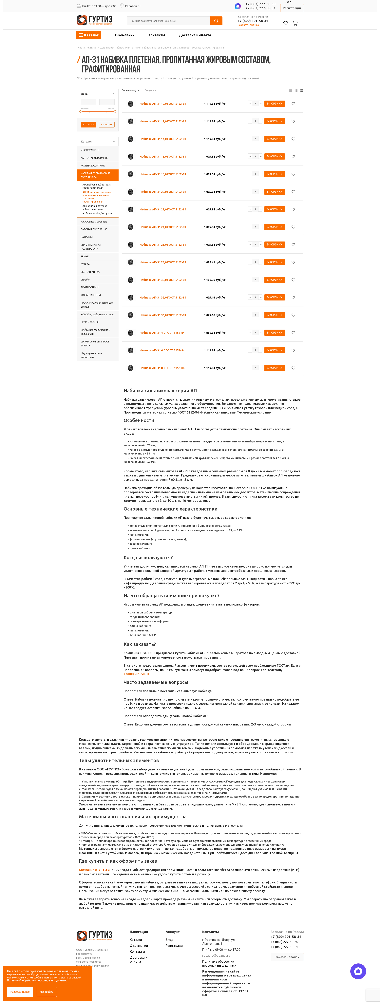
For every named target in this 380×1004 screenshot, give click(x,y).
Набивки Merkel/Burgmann (98, 213)
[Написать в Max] (358, 971)
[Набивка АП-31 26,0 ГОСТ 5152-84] (131, 245)
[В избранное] (293, 104)
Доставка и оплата (195, 35)
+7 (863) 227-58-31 (261, 8)
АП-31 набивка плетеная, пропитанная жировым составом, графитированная (97, 197)
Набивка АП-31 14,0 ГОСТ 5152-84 (163, 139)
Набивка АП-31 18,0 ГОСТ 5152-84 (163, 174)
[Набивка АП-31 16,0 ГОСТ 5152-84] (131, 157)
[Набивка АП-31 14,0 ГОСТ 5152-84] (131, 139)
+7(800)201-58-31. (137, 674)
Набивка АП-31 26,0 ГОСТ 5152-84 (163, 244)
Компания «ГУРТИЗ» (95, 870)
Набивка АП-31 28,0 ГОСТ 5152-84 (163, 262)
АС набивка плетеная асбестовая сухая (95, 207)
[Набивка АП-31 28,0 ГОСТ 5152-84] (131, 262)
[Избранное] (285, 24)
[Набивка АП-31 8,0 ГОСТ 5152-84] (131, 368)
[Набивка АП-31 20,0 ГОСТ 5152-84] (131, 192)
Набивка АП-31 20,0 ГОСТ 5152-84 (163, 191)
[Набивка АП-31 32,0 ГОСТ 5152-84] (131, 297)
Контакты (156, 35)
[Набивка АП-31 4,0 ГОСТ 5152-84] (131, 333)
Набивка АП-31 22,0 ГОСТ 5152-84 (163, 209)
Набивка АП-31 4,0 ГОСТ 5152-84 (162, 332)
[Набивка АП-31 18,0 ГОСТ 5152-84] (131, 174)
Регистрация (292, 8)
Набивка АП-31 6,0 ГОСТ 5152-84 (162, 350)
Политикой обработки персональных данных (36, 980)
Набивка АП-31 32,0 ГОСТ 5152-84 (163, 297)
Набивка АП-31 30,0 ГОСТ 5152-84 (163, 279)
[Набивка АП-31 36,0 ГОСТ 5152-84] (131, 315)
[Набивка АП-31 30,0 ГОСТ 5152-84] (131, 280)
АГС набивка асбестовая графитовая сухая (97, 186)
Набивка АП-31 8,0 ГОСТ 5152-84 (162, 368)
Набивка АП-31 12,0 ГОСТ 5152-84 (163, 121)
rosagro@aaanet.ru (216, 955)
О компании (125, 35)
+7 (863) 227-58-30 (261, 4)
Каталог (136, 939)
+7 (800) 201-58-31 (253, 21)
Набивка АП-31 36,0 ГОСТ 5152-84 (163, 315)
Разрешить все (20, 991)
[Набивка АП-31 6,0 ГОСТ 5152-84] (131, 350)
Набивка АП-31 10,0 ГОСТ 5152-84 (163, 103)
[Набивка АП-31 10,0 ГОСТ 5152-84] (131, 104)
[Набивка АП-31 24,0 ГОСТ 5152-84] (131, 227)
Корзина (294, 20)
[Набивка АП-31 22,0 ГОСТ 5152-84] (131, 209)
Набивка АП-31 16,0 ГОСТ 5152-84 (163, 156)
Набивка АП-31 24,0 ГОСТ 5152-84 (163, 227)
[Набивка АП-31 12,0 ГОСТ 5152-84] (131, 121)
